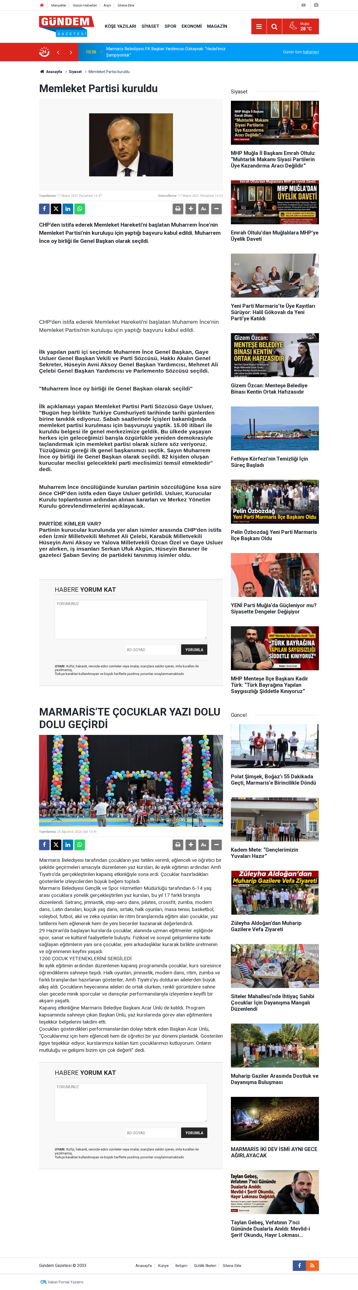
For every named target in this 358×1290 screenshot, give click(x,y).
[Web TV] (303, 5)
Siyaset (150, 26)
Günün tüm (301, 51)
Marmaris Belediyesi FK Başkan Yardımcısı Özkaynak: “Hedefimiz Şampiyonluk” (166, 52)
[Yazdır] (178, 209)
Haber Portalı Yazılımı (65, 1282)
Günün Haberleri (85, 5)
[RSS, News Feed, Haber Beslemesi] (312, 1265)
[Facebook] (44, 209)
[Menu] (259, 27)
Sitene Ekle (126, 5)
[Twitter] (56, 209)
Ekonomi (192, 26)
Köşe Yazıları (120, 26)
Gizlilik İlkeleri (205, 1266)
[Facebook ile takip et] (299, 1265)
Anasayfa (53, 72)
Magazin (217, 26)
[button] (191, 209)
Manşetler (58, 5)
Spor (170, 26)
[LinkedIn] (68, 209)
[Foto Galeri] (316, 5)
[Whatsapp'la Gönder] (79, 209)
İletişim (181, 1266)
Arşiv (107, 5)
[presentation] (57, 52)
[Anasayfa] (42, 5)
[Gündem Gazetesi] (66, 26)
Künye (163, 1266)
